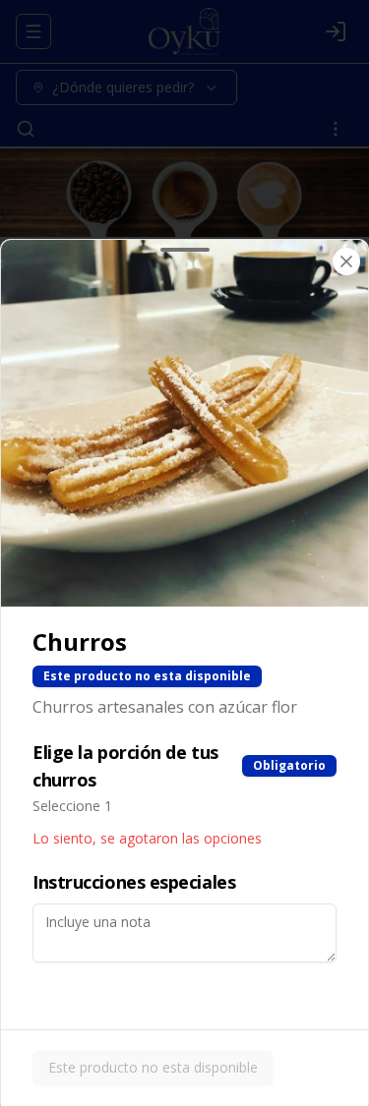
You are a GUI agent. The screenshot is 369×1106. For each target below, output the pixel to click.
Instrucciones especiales (133, 882)
